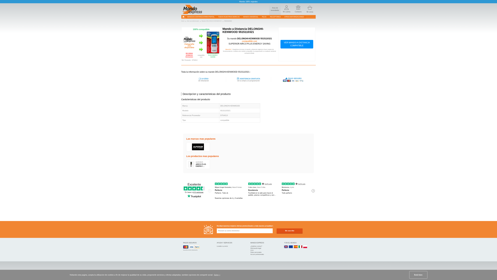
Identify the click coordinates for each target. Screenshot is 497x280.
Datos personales (256, 252)
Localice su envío (222, 246)
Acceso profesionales (257, 254)
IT (300, 246)
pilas (264, 17)
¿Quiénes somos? (256, 246)
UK (286, 246)
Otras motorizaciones (294, 17)
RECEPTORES (275, 17)
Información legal (255, 248)
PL (305, 246)
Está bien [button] (418, 275)
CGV (252, 250)
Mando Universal (250, 17)
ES (296, 246)
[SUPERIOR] (198, 146)
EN (291, 246)
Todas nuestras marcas (229, 17)
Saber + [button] (217, 275)
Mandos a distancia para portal (201, 17)
